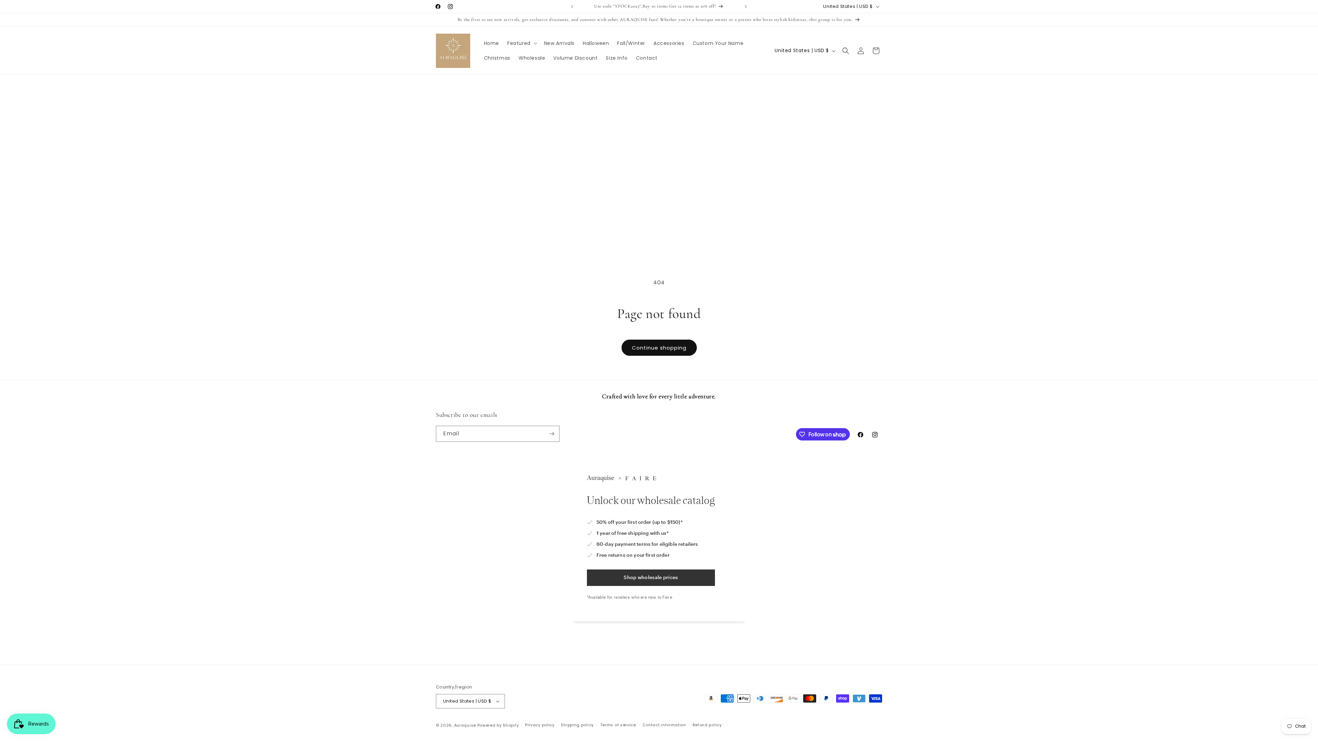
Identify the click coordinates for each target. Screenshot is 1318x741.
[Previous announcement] (572, 6)
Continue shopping (659, 347)
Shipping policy (577, 725)
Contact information (664, 725)
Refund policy (707, 725)
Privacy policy (540, 725)
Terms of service (618, 725)
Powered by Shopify (498, 725)
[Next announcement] (745, 6)
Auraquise (465, 725)
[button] (521, 43)
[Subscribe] (551, 434)
